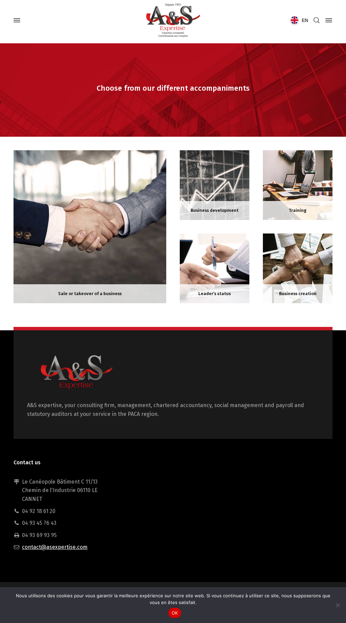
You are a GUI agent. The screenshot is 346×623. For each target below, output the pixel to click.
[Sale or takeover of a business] (90, 226)
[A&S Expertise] (173, 20)
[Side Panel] (327, 20)
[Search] (316, 20)
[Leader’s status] (214, 267)
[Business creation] (297, 267)
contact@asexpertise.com (55, 547)
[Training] (297, 184)
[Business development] (214, 184)
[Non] (337, 605)
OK (175, 613)
